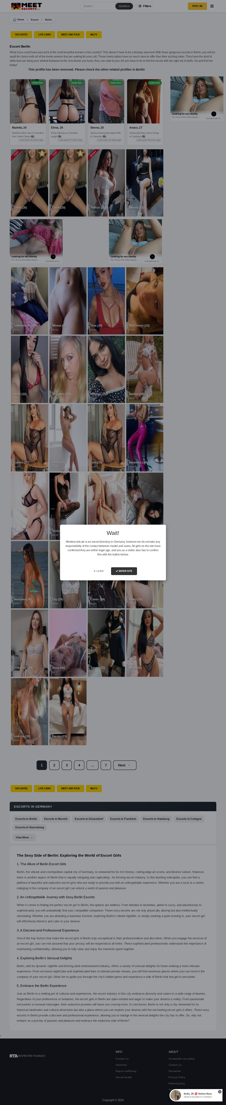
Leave (100, 571)
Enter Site (125, 571)
